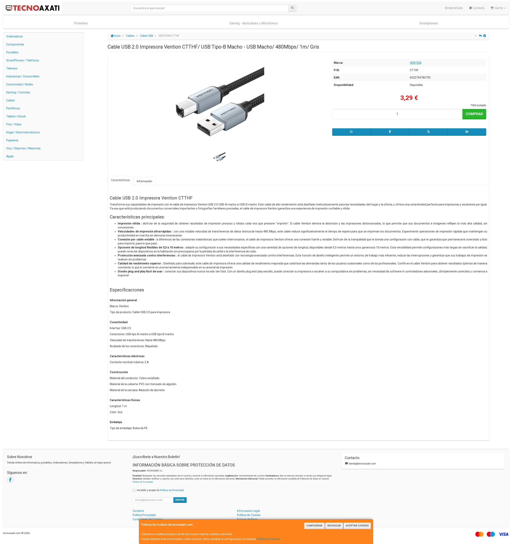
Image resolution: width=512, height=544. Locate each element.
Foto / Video (13, 124)
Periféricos (13, 108)
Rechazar (334, 525)
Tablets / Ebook (16, 116)
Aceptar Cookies (357, 525)
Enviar (179, 499)
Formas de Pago (247, 519)
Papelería (12, 140)
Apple (10, 156)
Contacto (478, 8)
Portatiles (81, 23)
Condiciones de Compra (148, 519)
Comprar (474, 114)
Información (144, 181)
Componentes (15, 44)
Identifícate (455, 8)
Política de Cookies (268, 539)
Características (120, 180)
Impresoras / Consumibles (22, 76)
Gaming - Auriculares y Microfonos (253, 23)
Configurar (314, 525)
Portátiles (12, 52)
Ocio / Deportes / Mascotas (23, 148)
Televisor (12, 68)
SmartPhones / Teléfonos (22, 60)
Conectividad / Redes (19, 84)
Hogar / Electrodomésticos (23, 132)
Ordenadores (14, 36)
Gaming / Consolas (18, 92)
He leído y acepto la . (160, 490)
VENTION (415, 62)
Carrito (499, 8)
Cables (10, 100)
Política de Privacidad (143, 482)
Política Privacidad (144, 515)
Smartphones (428, 23)
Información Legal (248, 510)
